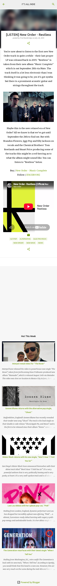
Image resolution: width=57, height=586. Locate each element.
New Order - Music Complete (31, 170)
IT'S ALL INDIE (28, 4)
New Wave (31, 243)
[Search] (53, 4)
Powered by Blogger (30, 582)
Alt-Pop (13, 239)
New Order (18, 243)
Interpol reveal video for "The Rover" (28, 364)
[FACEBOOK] (33, 174)
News (40, 243)
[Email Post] (28, 236)
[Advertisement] (28, 298)
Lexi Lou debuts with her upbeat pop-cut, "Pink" (28, 506)
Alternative (25, 239)
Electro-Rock (40, 239)
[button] (28, 43)
